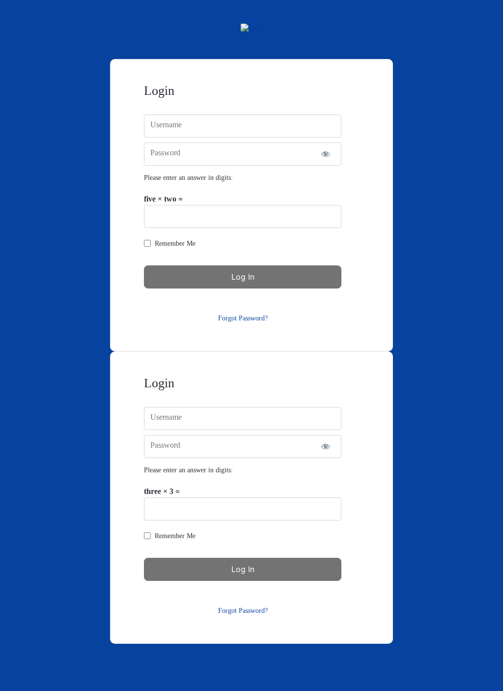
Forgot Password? (243, 318)
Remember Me (175, 243)
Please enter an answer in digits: (188, 177)
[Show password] (325, 154)
